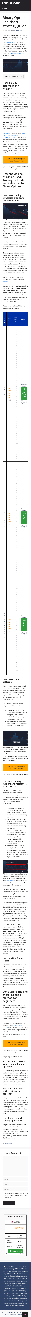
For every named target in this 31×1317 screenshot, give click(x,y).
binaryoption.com (11, 2)
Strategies (8, 1143)
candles (5, 282)
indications (10, 881)
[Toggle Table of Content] (21, 76)
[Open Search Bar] (28, 3)
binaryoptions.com (12, 1312)
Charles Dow (7, 133)
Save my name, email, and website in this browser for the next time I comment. (16, 1195)
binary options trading (19, 53)
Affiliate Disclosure (10, 1314)
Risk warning (21, 1314)
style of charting (11, 42)
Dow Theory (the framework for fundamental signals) (14, 135)
